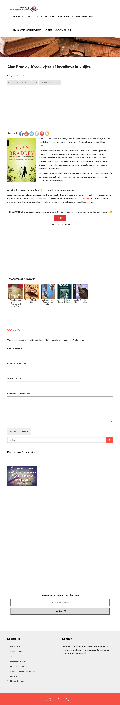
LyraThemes (69, 701)
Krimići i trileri (35, 17)
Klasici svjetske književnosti (27, 30)
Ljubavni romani (63, 30)
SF (46, 17)
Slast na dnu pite (82, 198)
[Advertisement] (60, 109)
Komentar (18, 393)
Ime (15, 348)
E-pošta (17, 363)
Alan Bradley (13, 82)
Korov (35, 82)
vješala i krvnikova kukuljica (50, 82)
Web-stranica (14, 378)
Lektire (48, 30)
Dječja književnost (59, 17)
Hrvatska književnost (83, 17)
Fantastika (19, 17)
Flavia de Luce (25, 82)
